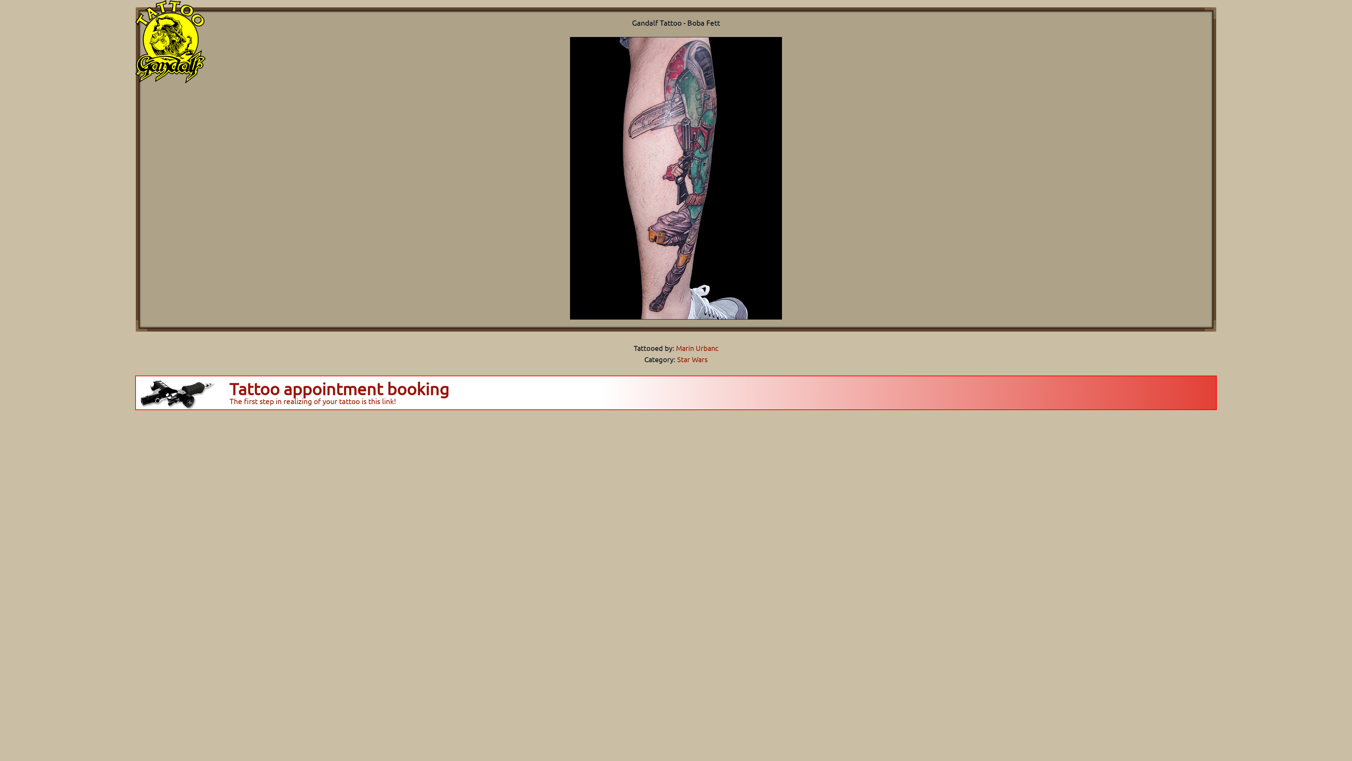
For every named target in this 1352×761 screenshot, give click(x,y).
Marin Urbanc (696, 348)
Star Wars (692, 359)
